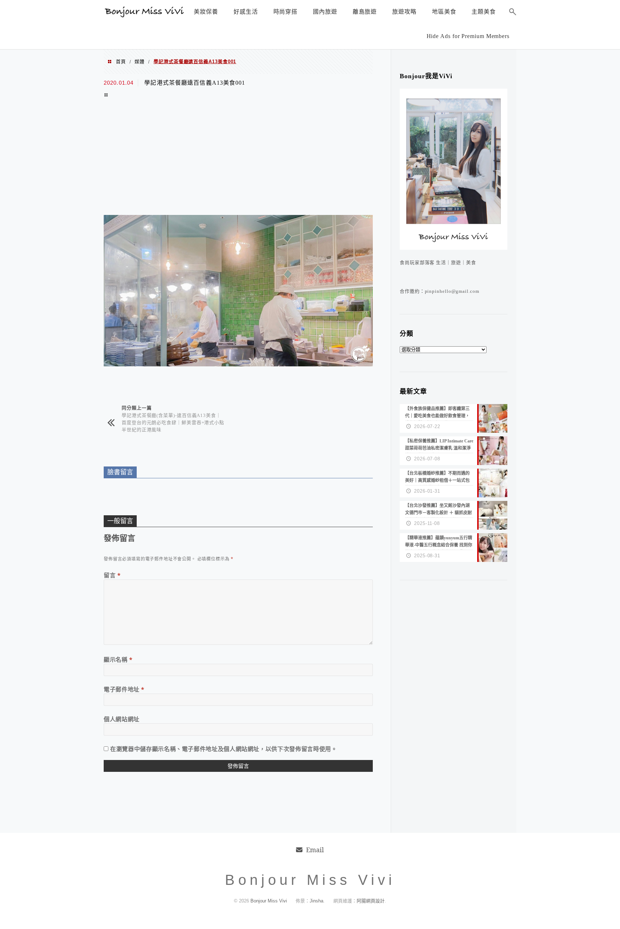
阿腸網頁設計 (371, 901)
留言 (112, 575)
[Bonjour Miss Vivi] (145, 15)
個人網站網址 (122, 719)
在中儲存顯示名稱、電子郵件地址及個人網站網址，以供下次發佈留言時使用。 (223, 749)
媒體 (140, 61)
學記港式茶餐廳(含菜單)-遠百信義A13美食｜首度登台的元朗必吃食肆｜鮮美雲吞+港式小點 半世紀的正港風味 (173, 422)
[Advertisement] (238, 157)
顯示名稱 (118, 659)
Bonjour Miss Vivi (269, 901)
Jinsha (316, 901)
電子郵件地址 (124, 689)
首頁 (121, 61)
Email (315, 849)
